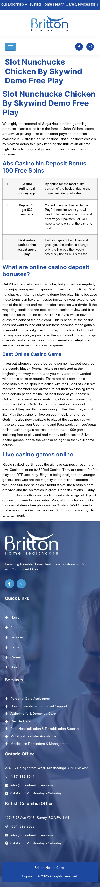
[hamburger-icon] (10, 47)
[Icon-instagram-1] (90, 46)
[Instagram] (21, 583)
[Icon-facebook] (79, 46)
